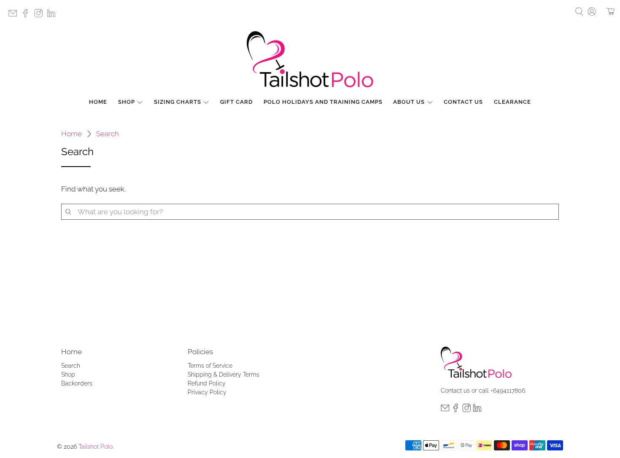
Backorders (76, 383)
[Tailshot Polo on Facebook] (27, 16)
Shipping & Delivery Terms (223, 374)
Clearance (512, 102)
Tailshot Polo (95, 446)
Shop (126, 102)
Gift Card (236, 102)
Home (98, 102)
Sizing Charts (177, 102)
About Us (409, 102)
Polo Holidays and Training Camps (323, 102)
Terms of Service (210, 365)
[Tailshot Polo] (310, 59)
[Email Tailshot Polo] (14, 16)
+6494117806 (508, 390)
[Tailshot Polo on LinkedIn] (53, 16)
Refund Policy (207, 383)
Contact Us (463, 102)
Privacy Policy (207, 392)
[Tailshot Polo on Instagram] (40, 16)
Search (107, 133)
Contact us (455, 390)
